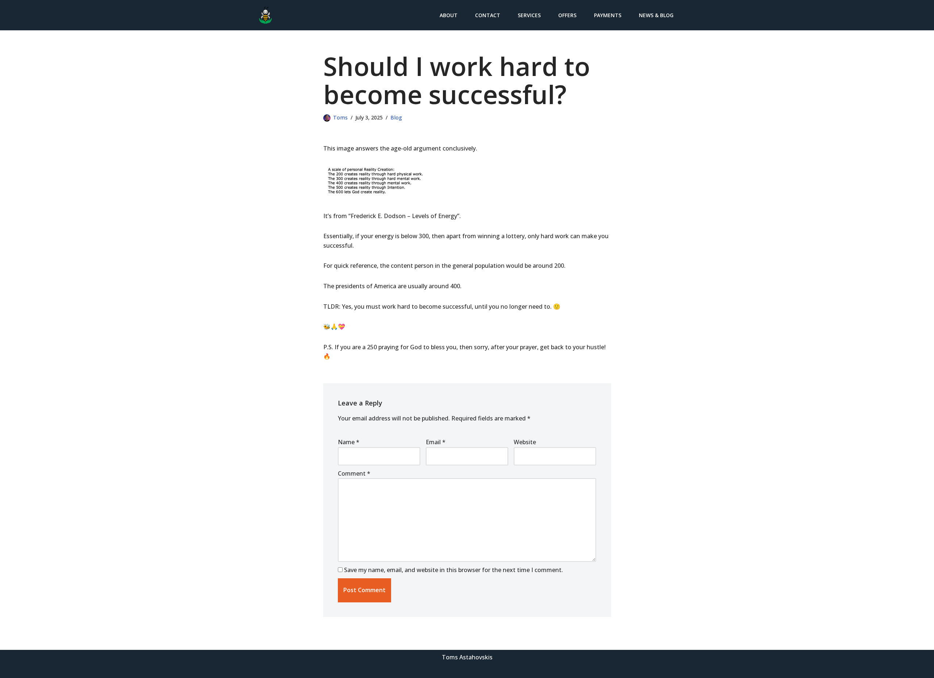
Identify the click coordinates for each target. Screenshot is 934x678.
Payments (607, 15)
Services (529, 15)
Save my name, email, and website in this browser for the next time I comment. (453, 570)
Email (435, 442)
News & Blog (656, 15)
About (449, 15)
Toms (340, 117)
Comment (354, 473)
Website (525, 442)
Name (348, 442)
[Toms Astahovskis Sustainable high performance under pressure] (265, 15)
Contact (487, 15)
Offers (567, 15)
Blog (396, 117)
